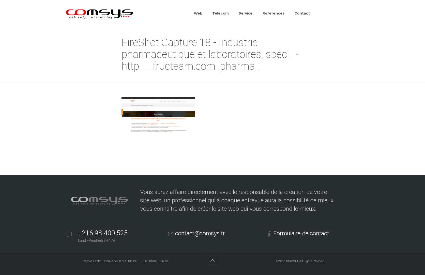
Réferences (273, 13)
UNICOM (292, 261)
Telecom (220, 13)
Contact (302, 13)
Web (198, 13)
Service (246, 13)
